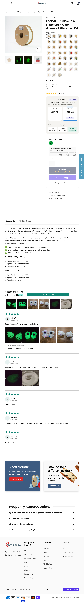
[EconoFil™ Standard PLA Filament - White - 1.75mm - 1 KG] (59, 63)
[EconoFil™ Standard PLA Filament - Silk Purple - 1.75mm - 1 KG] (48, 58)
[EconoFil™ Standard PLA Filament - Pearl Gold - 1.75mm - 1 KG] (48, 52)
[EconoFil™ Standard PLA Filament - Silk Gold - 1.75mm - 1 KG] (76, 52)
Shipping (48, 84)
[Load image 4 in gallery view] (38, 60)
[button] (6, 3)
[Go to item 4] (44, 304)
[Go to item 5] (55, 304)
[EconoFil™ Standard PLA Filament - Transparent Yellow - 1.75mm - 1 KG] (54, 63)
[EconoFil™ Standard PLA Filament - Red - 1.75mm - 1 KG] (70, 52)
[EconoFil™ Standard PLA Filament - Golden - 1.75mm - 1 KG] (70, 41)
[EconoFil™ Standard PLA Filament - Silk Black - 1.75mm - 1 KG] (76, 69)
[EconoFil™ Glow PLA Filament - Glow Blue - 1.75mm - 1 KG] (70, 63)
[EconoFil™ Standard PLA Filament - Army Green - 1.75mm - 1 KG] (65, 36)
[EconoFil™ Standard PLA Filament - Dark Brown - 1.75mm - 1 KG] (48, 41)
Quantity (51, 159)
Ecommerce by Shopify (73, 597)
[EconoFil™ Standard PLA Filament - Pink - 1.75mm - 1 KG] (70, 69)
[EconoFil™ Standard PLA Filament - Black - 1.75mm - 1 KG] (70, 36)
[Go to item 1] (11, 304)
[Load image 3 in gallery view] (28, 60)
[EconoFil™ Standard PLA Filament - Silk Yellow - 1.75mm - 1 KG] (48, 74)
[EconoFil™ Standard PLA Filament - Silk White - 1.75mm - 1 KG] (59, 58)
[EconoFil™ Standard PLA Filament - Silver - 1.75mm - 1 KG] (65, 58)
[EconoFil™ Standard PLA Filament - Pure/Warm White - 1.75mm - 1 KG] (59, 52)
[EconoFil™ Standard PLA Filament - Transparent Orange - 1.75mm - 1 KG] (54, 74)
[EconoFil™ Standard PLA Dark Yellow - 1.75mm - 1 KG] (59, 36)
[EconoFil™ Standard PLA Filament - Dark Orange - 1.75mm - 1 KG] (59, 41)
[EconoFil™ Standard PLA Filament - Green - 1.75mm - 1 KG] (59, 69)
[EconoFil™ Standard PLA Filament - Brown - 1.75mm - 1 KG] (76, 36)
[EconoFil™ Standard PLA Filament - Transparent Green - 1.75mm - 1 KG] (76, 58)
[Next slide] (76, 207)
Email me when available (81, 166)
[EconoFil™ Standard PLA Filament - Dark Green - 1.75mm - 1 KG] (54, 41)
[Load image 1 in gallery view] (9, 60)
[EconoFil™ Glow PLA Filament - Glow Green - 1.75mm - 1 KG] (48, 36)
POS (64, 597)
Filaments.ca (59, 597)
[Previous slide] (48, 207)
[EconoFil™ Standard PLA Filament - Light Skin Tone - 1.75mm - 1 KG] (54, 47)
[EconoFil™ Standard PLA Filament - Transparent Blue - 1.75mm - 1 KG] (70, 58)
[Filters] (72, 294)
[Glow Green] (51, 143)
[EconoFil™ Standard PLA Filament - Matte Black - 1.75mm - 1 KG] (65, 69)
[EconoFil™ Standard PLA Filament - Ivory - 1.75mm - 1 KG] (48, 47)
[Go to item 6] (66, 304)
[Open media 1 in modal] (23, 34)
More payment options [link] (62, 183)
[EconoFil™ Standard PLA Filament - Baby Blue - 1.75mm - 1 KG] (76, 63)
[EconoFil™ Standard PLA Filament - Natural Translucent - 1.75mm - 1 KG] (65, 47)
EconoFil (50, 17)
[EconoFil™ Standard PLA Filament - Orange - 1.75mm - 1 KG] (70, 47)
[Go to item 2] (22, 304)
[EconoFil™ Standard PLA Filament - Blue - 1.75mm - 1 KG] (54, 69)
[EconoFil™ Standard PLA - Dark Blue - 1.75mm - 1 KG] (54, 36)
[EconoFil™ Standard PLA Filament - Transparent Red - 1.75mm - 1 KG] (48, 63)
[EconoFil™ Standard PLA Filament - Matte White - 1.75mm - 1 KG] (59, 47)
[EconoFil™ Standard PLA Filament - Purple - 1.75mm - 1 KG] (65, 52)
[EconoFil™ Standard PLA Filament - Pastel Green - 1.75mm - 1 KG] (76, 47)
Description (11, 221)
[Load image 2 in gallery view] (19, 60)
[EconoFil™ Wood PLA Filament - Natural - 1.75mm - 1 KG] (59, 74)
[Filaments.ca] (13, 547)
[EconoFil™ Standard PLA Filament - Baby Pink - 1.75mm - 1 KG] (48, 69)
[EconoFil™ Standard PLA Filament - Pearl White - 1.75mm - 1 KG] (54, 52)
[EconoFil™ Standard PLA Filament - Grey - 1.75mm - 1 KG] (76, 41)
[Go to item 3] (33, 304)
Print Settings (25, 221)
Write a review (48, 295)
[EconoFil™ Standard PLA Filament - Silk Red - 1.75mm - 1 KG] (54, 58)
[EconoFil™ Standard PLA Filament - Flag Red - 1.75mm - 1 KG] (65, 41)
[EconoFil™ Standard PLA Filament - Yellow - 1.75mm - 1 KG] (65, 63)
